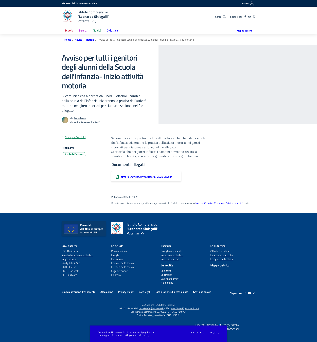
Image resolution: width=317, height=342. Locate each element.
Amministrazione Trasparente (78, 292)
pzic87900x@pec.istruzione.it (185, 308)
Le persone (117, 259)
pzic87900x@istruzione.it (151, 308)
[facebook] (245, 16)
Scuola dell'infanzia (74, 154)
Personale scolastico (172, 255)
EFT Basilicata (69, 275)
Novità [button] (97, 30)
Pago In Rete (69, 259)
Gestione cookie (202, 292)
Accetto (214, 333)
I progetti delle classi (221, 259)
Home (67, 40)
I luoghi (115, 255)
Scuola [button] (69, 30)
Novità (78, 40)
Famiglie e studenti (171, 251)
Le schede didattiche (221, 255)
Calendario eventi (170, 279)
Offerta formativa (219, 251)
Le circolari (166, 275)
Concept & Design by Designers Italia (217, 325)
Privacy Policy (126, 292)
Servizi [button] (83, 30)
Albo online (167, 283)
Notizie (90, 40)
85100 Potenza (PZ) (165, 305)
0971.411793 (125, 308)
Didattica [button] (112, 30)
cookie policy (143, 335)
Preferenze (197, 333)
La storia (116, 275)
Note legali (145, 292)
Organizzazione (119, 271)
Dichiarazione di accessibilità (172, 292)
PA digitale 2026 (71, 263)
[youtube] (249, 16)
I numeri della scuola (122, 263)
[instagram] (253, 16)
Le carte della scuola (122, 267)
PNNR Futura (69, 267)
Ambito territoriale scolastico (77, 255)
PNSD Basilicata (70, 271)
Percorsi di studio (170, 259)
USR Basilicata (70, 251)
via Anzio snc (148, 305)
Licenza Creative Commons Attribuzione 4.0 (219, 203)
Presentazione (119, 251)
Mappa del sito (244, 31)
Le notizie (166, 271)
